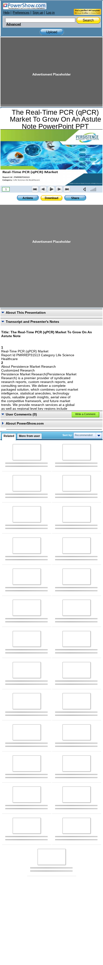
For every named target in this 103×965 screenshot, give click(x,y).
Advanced (13, 24)
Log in (50, 12)
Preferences (21, 12)
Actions (28, 198)
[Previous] (43, 189)
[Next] (59, 189)
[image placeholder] (27, 452)
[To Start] (35, 189)
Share (75, 198)
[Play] (51, 189)
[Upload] (52, 31)
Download (51, 198)
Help (6, 12)
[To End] (66, 189)
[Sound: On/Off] (85, 189)
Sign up (38, 12)
